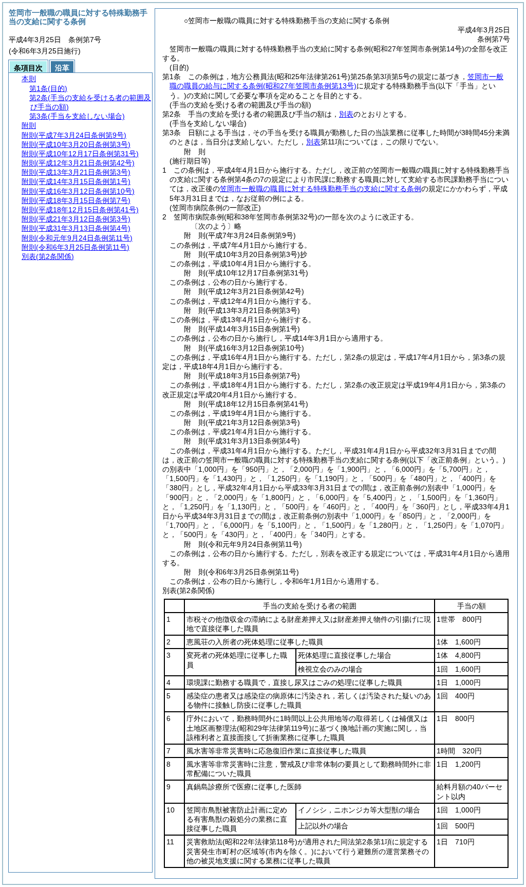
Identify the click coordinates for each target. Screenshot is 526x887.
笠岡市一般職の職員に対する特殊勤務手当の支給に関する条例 (320, 188)
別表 (346, 114)
